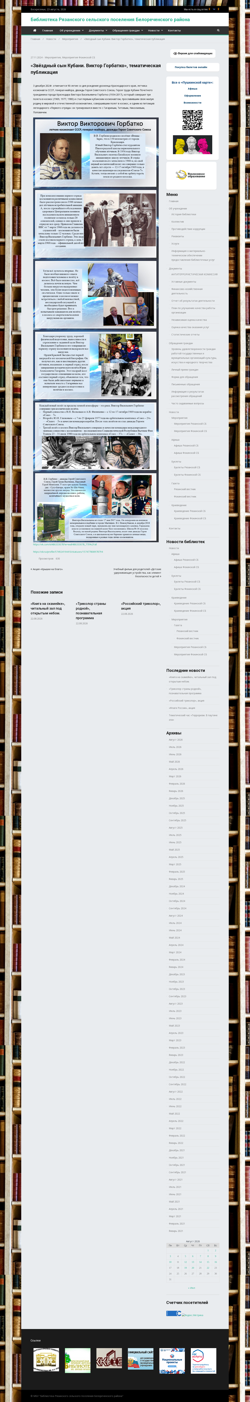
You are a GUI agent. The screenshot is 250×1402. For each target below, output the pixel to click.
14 (200, 1262)
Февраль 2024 (177, 959)
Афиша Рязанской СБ (186, 445)
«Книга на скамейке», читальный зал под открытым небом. (48, 608)
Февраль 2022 (177, 1135)
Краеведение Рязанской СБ (190, 511)
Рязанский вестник (185, 489)
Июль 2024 (175, 923)
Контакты (174, 30)
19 (185, 1268)
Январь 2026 (176, 791)
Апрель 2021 (176, 1209)
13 (193, 1262)
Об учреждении (70, 30)
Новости (154, 30)
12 (185, 1262)
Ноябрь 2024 (176, 893)
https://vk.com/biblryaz (214, 9)
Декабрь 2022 (177, 1062)
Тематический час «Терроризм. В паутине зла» (193, 717)
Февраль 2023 (177, 1047)
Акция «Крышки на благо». (48, 569)
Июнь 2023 (175, 1018)
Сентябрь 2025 (177, 820)
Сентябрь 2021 (177, 1172)
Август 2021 (176, 1179)
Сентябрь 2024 (177, 908)
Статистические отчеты (185, 334)
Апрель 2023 (176, 1033)
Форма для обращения (184, 377)
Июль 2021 (175, 1187)
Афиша (175, 439)
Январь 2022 (176, 1143)
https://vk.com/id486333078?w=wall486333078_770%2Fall (65, 544)
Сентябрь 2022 (177, 1084)
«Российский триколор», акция (186, 700)
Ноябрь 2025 (176, 805)
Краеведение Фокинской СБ (190, 518)
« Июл (191, 1287)
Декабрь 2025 (177, 798)
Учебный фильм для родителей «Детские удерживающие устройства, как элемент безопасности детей (137, 572)
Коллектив (177, 221)
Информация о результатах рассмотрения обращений (187, 394)
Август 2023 (176, 1003)
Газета (175, 483)
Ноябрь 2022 (176, 1069)
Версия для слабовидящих (194, 53)
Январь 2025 (176, 879)
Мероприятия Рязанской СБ (190, 423)
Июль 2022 (175, 1099)
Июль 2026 (175, 747)
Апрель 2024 (176, 945)
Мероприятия (53, 57)
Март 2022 (175, 1128)
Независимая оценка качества (189, 319)
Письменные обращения (185, 384)
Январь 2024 (176, 967)
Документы (96, 30)
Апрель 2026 (176, 769)
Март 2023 (175, 1040)
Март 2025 (175, 864)
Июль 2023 (175, 1011)
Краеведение (179, 505)
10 (170, 1262)
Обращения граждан (126, 30)
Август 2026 (176, 739)
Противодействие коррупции (188, 229)
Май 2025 (174, 849)
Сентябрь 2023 (177, 996)
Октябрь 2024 (177, 901)
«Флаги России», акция (182, 708)
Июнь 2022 (175, 1106)
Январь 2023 (176, 1055)
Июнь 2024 (175, 930)
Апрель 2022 (176, 1121)
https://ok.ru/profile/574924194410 (218, 9)
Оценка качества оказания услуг (190, 327)
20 (193, 1268)
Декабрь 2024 (177, 886)
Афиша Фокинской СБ (186, 452)
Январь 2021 (176, 1231)
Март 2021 (175, 1216)
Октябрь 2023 (177, 989)
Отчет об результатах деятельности (193, 300)
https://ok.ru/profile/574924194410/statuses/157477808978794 (68, 551)
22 (208, 1268)
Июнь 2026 (175, 754)
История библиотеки (183, 214)
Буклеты (176, 461)
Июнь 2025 (175, 842)
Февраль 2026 (177, 783)
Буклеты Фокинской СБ (187, 474)
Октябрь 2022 (177, 1077)
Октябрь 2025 (177, 813)
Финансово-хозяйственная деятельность (187, 291)
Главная (47, 30)
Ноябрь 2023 (176, 981)
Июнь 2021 (175, 1194)
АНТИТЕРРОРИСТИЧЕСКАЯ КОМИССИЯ (194, 274)
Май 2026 (174, 761)
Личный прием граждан (184, 369)
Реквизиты (177, 236)
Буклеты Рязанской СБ (187, 467)
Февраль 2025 (177, 871)
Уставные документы (183, 281)
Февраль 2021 (177, 1223)
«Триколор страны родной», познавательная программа (185, 691)
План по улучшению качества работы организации (193, 310)
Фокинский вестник (185, 496)
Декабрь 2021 (177, 1150)
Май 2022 (174, 1113)
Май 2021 (174, 1201)
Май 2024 (174, 937)
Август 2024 (176, 915)
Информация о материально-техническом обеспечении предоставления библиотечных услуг (193, 255)
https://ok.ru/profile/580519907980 (209, 9)
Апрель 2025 (176, 857)
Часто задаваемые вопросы (187, 403)
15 (208, 1262)
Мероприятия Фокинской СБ (78, 57)
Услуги (175, 243)
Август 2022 (176, 1091)
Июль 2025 (175, 835)
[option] (50, 609)
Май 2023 (174, 1025)
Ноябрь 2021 (176, 1157)
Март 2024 (175, 952)
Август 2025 (176, 827)
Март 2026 (175, 776)
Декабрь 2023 (177, 974)
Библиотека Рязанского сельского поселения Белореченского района (110, 19)
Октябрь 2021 (177, 1165)
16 (215, 1262)
